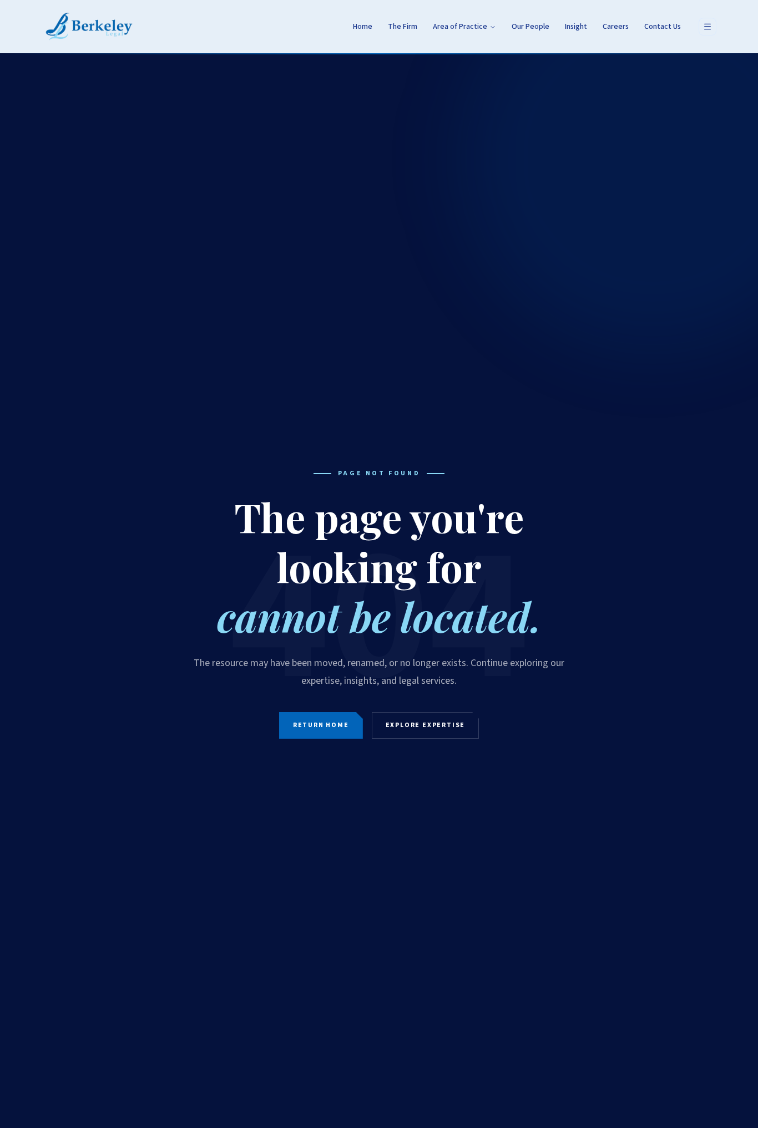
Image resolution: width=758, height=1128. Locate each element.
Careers (616, 26)
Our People (530, 26)
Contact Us (662, 26)
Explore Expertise (426, 725)
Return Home (321, 725)
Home (362, 26)
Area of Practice (460, 26)
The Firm (402, 26)
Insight (576, 26)
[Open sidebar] (707, 26)
